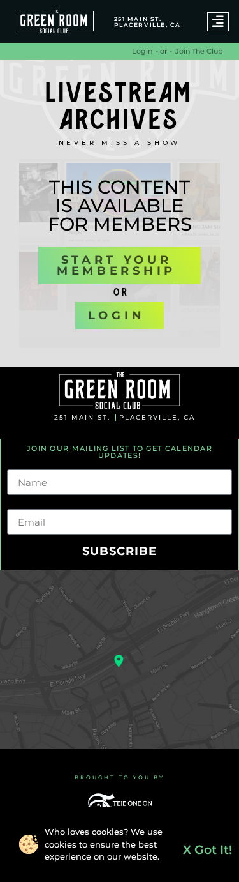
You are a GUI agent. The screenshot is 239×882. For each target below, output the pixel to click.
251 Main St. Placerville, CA (147, 21)
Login (142, 51)
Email (21, 504)
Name (23, 464)
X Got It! (207, 849)
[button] (218, 21)
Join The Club (199, 51)
